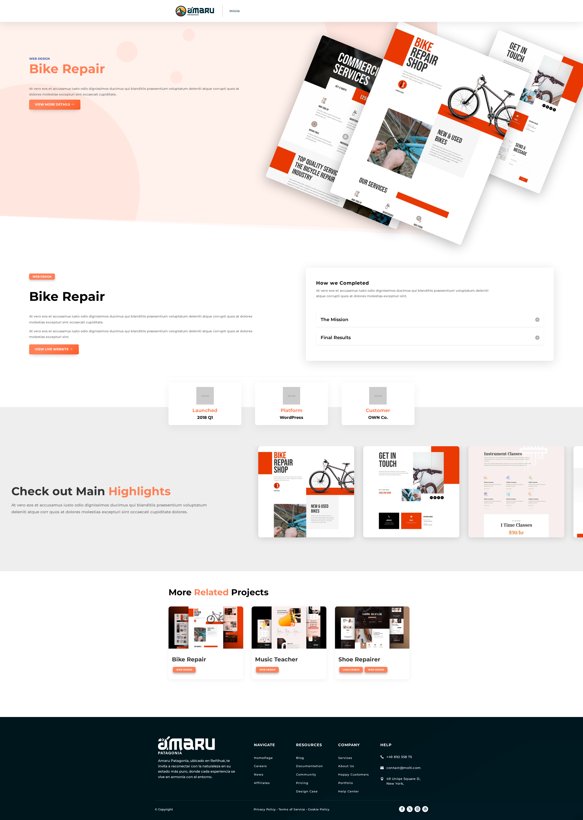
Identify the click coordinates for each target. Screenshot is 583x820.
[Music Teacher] (289, 627)
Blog (300, 758)
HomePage (263, 758)
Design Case (307, 791)
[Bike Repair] (206, 627)
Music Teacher (276, 659)
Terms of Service (292, 809)
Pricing (302, 783)
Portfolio (345, 783)
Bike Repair (189, 659)
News (258, 774)
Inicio (235, 11)
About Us (346, 766)
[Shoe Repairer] (372, 627)
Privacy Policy (265, 809)
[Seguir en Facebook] (402, 809)
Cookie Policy (319, 809)
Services (345, 758)
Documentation (309, 766)
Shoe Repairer (359, 659)
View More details (52, 104)
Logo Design (351, 669)
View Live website (52, 349)
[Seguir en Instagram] (417, 809)
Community (306, 774)
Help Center (348, 791)
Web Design (39, 58)
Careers (260, 766)
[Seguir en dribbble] (425, 809)
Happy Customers (353, 774)
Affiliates (262, 783)
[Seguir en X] (410, 809)
